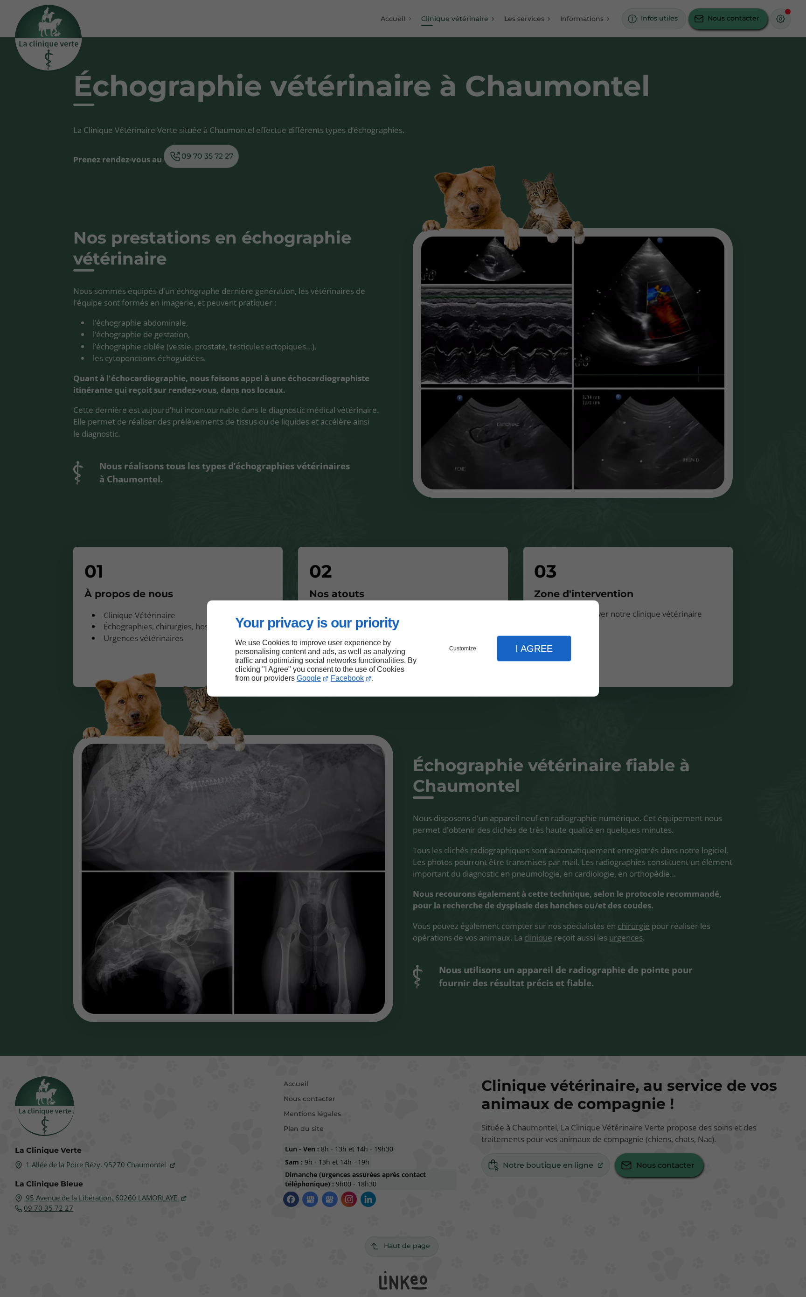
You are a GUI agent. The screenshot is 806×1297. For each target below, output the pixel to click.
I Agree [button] (534, 648)
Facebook (347, 678)
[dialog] (403, 648)
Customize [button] (462, 648)
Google (309, 678)
